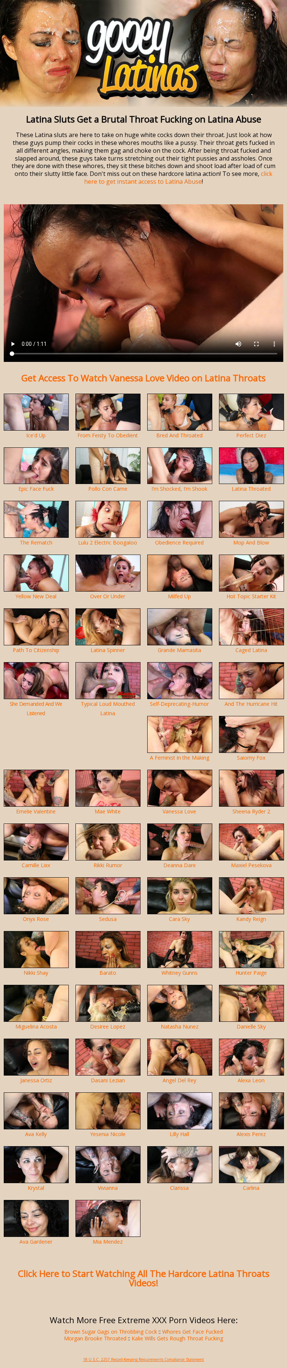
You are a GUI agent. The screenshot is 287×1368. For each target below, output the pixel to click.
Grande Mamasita (179, 650)
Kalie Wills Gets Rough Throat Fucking (177, 1338)
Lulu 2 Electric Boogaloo (107, 542)
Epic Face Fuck (36, 488)
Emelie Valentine (36, 811)
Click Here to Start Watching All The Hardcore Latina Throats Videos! (143, 1278)
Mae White (108, 811)
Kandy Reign (251, 918)
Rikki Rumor (107, 865)
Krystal (36, 1187)
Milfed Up (179, 596)
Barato (107, 972)
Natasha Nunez (179, 1026)
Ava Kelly (36, 1134)
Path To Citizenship (36, 650)
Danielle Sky (251, 1026)
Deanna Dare (179, 865)
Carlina (251, 1187)
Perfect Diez (251, 435)
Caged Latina (251, 650)
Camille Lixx (36, 865)
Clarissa (179, 1187)
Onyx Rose (36, 918)
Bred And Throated (179, 435)
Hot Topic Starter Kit (251, 596)
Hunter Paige (251, 972)
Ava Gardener (35, 1241)
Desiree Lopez (107, 1026)
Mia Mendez (108, 1241)
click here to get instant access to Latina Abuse (178, 178)
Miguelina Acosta (36, 1026)
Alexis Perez (251, 1134)
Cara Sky (179, 918)
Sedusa (108, 918)
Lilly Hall (179, 1134)
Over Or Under (107, 596)
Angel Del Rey (179, 1080)
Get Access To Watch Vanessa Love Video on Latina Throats (143, 378)
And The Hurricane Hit (251, 703)
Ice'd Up (36, 435)
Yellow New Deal (35, 596)
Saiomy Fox (251, 757)
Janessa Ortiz (36, 1080)
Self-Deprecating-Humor (179, 703)
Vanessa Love (179, 811)
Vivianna (108, 1187)
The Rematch (36, 542)
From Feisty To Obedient (107, 435)
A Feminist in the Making (179, 757)
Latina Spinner (107, 650)
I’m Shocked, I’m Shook (179, 488)
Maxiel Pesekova (251, 865)
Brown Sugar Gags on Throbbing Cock (110, 1331)
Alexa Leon (251, 1080)
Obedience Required (179, 542)
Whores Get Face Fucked (192, 1331)
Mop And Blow (251, 542)
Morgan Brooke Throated (95, 1338)
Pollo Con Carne (107, 488)
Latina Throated (251, 488)
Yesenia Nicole (108, 1134)
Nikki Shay (36, 972)
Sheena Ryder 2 (251, 811)
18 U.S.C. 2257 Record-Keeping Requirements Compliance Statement (143, 1359)
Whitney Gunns (179, 972)
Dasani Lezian (108, 1080)
